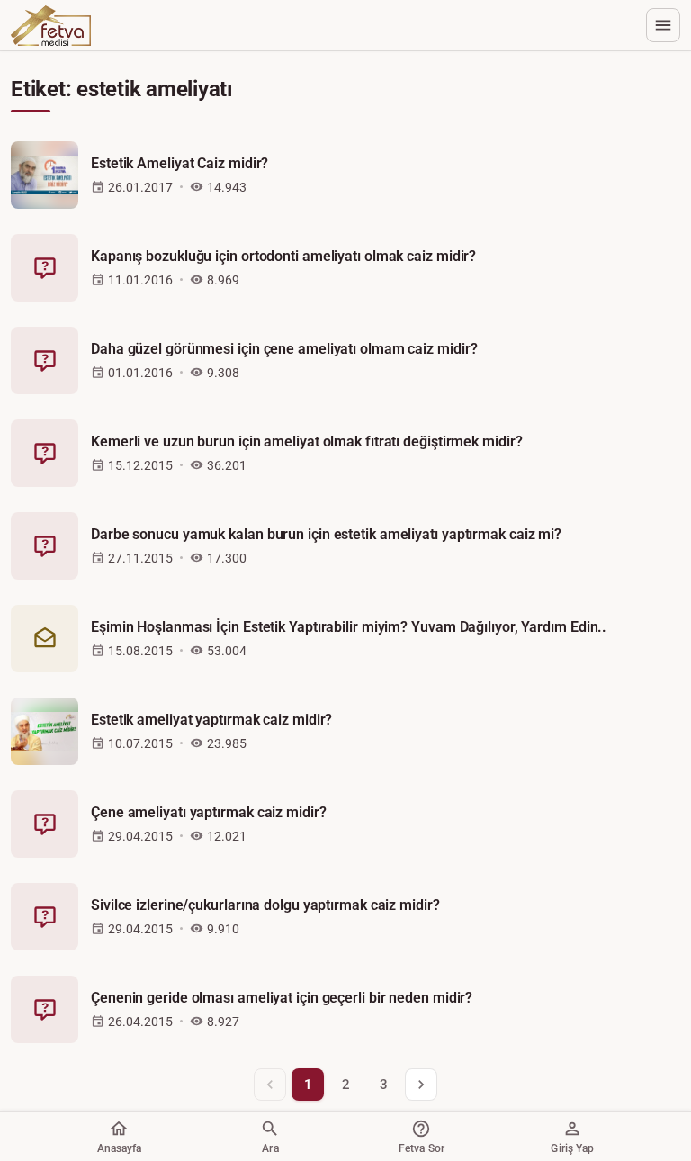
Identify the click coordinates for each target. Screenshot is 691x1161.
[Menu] (663, 25)
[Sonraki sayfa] (421, 1084)
